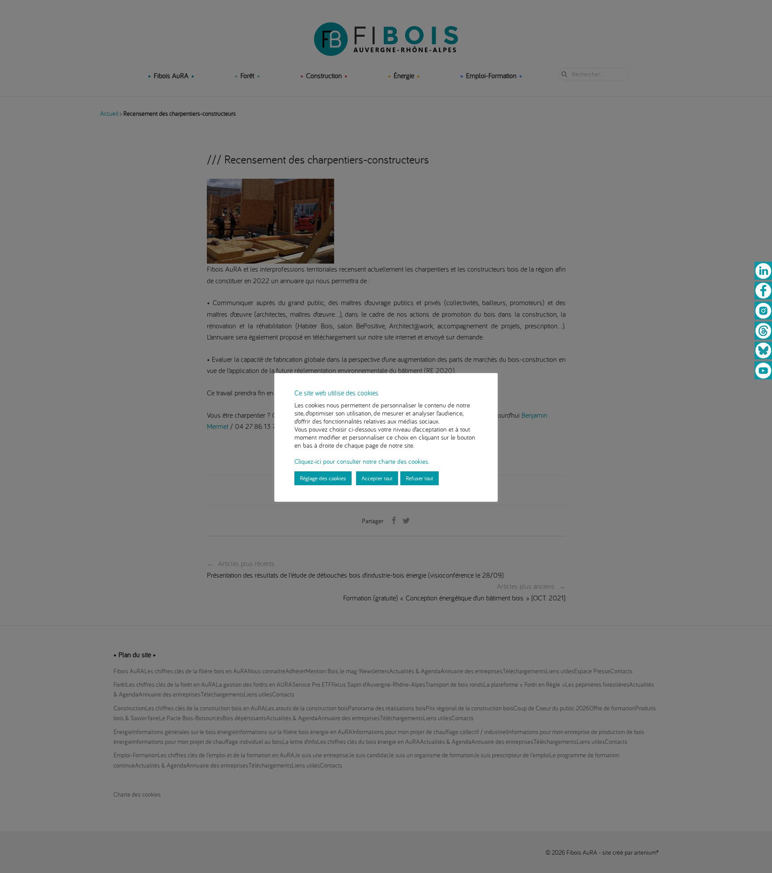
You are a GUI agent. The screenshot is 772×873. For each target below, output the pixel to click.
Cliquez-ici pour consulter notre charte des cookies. (361, 461)
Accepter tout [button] (377, 478)
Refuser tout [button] (419, 478)
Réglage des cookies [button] (323, 478)
